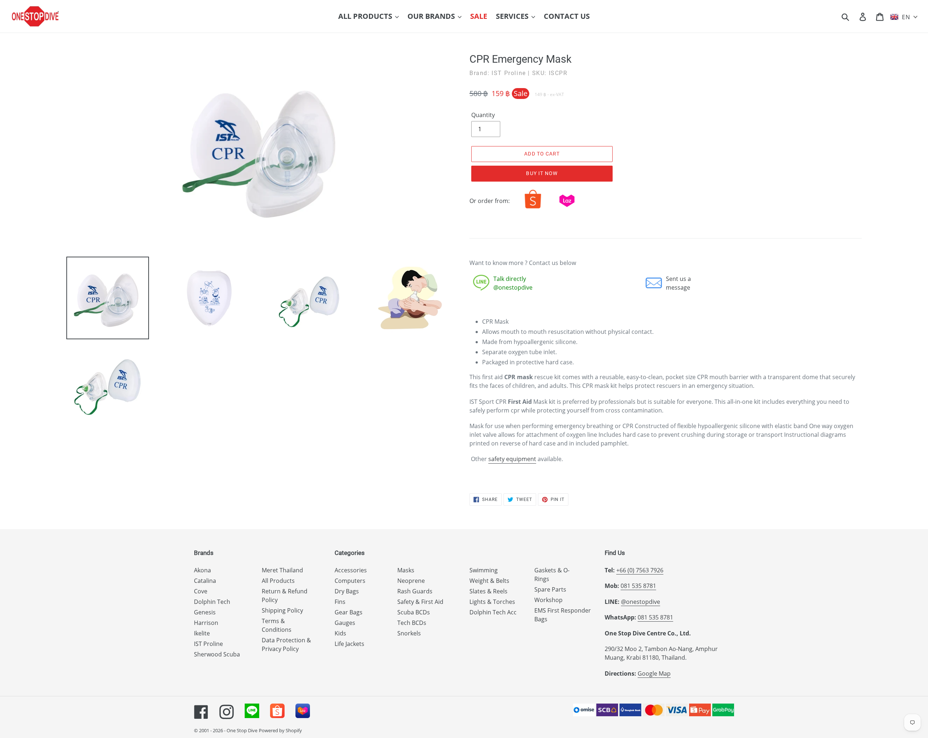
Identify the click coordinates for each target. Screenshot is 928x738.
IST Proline (208, 644)
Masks (405, 570)
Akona (202, 570)
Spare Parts (550, 589)
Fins (340, 602)
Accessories (351, 570)
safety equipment (512, 459)
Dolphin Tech (212, 602)
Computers (350, 581)
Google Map (654, 673)
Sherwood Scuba (217, 654)
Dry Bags (347, 591)
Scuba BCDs (413, 612)
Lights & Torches (492, 602)
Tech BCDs (411, 623)
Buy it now (542, 173)
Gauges (345, 623)
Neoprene (411, 581)
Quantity (483, 115)
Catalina (205, 581)
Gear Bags (348, 612)
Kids (340, 633)
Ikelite (202, 633)
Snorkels (409, 633)
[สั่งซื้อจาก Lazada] (567, 208)
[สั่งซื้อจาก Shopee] (533, 208)
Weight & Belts (489, 581)
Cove (200, 591)
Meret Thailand (282, 570)
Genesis (205, 612)
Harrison (206, 623)
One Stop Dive (242, 730)
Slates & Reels (488, 591)
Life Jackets (349, 644)
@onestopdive (640, 602)
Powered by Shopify (280, 730)
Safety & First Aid (420, 602)
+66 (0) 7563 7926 (639, 570)
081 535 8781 (638, 586)
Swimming (483, 570)
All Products (278, 581)
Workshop (548, 600)
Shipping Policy (282, 610)
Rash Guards (414, 591)
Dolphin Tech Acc (493, 612)
